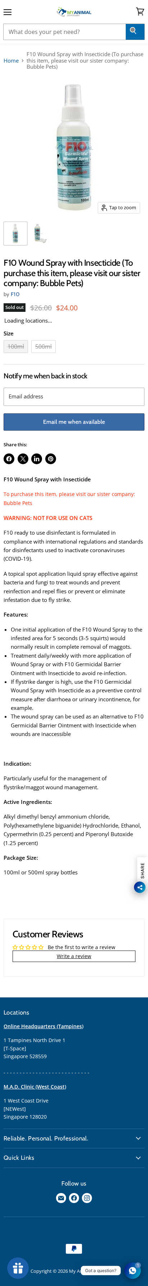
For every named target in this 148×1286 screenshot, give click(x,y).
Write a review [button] (74, 956)
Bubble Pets (18, 503)
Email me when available (74, 421)
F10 (15, 294)
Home (11, 61)
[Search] (135, 32)
